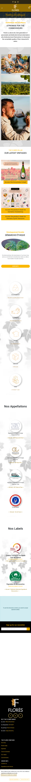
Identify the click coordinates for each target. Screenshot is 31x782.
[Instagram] (18, 2)
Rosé (13, 721)
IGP (10, 724)
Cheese (12, 727)
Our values (4, 754)
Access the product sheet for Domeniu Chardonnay (15, 211)
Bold (10, 730)
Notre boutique (15, 15)
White (7, 721)
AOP (12, 724)
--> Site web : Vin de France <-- (15, 512)
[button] (28, 629)
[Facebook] (13, 2)
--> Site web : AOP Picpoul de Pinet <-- (15, 438)
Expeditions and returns (7, 766)
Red (10, 721)
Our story (3, 742)
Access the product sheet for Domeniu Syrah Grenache (15, 217)
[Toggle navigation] (2, 8)
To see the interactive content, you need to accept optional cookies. (15, 608)
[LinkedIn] (15, 2)
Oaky (7, 730)
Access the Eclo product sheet (15, 182)
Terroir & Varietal (5, 751)
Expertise (3, 748)
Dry (13, 730)
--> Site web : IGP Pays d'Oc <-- (15, 462)
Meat (8, 727)
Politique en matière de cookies (8, 775)
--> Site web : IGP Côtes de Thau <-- (15, 487)
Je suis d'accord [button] (25, 779)
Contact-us (4, 763)
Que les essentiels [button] (14, 779)
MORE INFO (15, 266)
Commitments (5, 757)
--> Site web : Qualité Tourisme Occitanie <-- (15, 561)
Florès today (4, 745)
